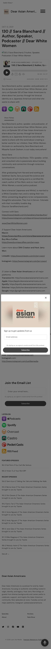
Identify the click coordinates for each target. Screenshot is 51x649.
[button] (46, 297)
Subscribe (25, 350)
